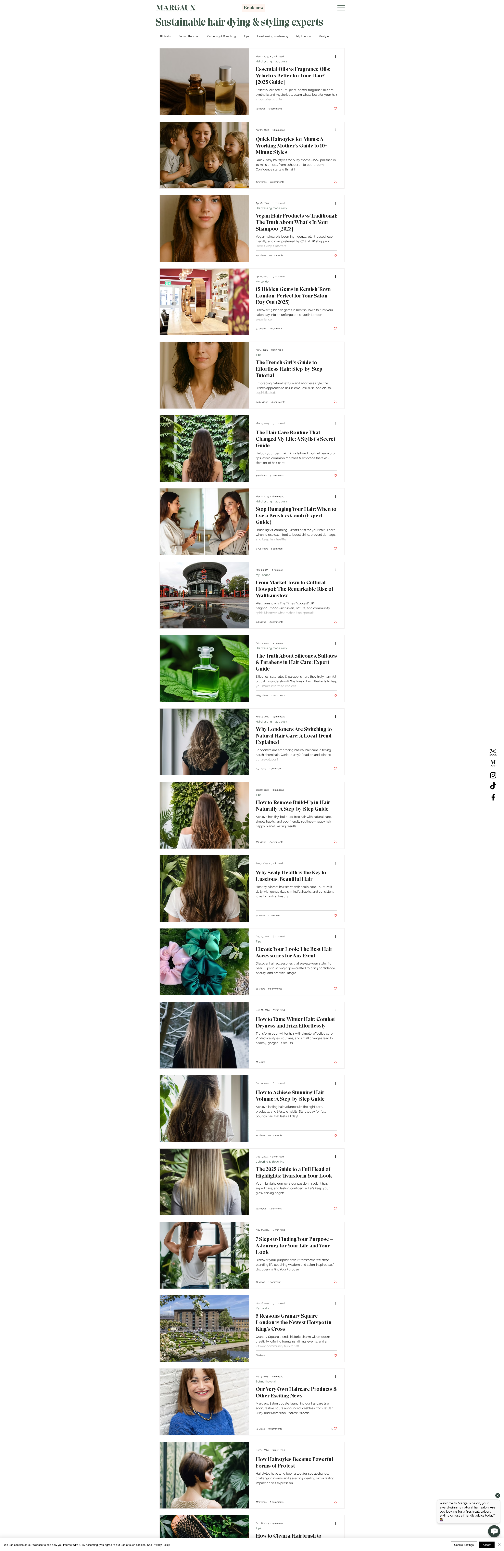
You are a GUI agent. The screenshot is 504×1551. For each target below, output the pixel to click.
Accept (487, 1545)
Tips (246, 36)
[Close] (499, 1545)
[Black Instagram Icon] (493, 775)
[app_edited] (493, 764)
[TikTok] (493, 786)
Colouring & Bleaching (221, 36)
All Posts (165, 36)
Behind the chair (189, 36)
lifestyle (324, 36)
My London (303, 36)
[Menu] (341, 8)
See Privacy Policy (158, 1545)
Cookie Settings (464, 1545)
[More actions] (336, 56)
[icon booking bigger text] (493, 753)
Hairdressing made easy (272, 36)
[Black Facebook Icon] (493, 797)
